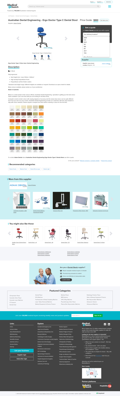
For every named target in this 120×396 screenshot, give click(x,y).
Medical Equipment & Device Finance (45, 304)
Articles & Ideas (13, 329)
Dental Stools (34, 16)
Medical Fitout (65, 295)
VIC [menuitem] (85, 40)
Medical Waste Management (66, 337)
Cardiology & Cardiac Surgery (45, 337)
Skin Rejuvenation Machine (94, 299)
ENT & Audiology (42, 351)
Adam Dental (17, 23)
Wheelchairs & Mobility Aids (66, 364)
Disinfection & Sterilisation (44, 349)
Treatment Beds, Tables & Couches (67, 359)
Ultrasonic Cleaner (92, 302)
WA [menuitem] (85, 46)
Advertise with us (14, 342)
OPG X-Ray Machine (66, 299)
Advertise (108, 2)
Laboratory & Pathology (43, 364)
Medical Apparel (63, 327)
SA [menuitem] (85, 44)
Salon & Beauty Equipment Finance (96, 297)
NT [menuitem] (85, 49)
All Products (11, 16)
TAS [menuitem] (85, 53)
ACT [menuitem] (85, 51)
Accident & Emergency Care (44, 327)
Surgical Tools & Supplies (65, 356)
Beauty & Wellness (42, 334)
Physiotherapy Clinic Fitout (68, 302)
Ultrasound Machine (92, 304)
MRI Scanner (64, 297)
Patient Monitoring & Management (67, 346)
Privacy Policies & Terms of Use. (45, 393)
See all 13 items (32, 185)
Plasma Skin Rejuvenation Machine (70, 304)
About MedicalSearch (15, 332)
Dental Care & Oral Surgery (22, 16)
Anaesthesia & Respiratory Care (45, 332)
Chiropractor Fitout (15, 295)
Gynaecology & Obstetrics (44, 354)
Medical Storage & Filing (65, 334)
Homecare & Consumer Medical (45, 356)
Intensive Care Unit (42, 361)
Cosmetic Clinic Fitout (15, 298)
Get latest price (104, 20)
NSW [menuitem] (85, 38)
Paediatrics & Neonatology (65, 344)
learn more (66, 280)
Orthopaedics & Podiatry (65, 342)
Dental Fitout (38, 295)
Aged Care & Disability (43, 329)
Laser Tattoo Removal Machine (43, 302)
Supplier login (21, 355)
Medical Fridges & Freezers (65, 332)
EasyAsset (99, 355)
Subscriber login (22, 359)
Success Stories (14, 344)
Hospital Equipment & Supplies (45, 359)
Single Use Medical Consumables (67, 354)
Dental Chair (13, 305)
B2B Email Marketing (15, 337)
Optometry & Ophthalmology (66, 339)
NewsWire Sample (14, 339)
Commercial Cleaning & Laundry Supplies (48, 339)
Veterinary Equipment (64, 362)
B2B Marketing (13, 334)
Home (11, 327)
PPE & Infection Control (65, 351)
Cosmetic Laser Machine (16, 300)
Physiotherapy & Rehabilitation (66, 349)
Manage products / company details (89, 160)
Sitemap (12, 346)
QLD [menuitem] (85, 42)
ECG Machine (39, 297)
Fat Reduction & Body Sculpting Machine (46, 299)
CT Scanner (13, 302)
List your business (22, 351)
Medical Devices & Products (66, 329)
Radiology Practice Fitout (93, 295)
